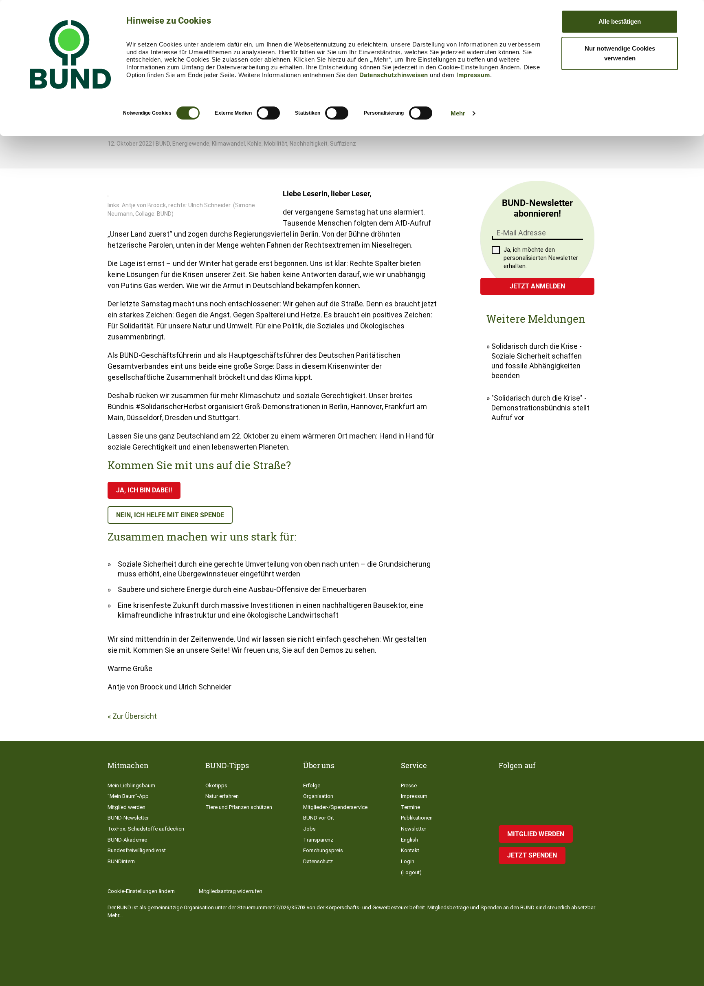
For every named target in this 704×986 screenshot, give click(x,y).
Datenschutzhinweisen (393, 74)
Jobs (309, 829)
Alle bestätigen (619, 21)
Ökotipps (216, 785)
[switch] (268, 113)
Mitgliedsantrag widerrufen (230, 891)
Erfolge (311, 785)
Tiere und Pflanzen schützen (238, 807)
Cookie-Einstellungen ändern (141, 891)
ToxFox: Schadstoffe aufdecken (146, 829)
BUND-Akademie (127, 840)
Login (407, 861)
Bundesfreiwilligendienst (137, 850)
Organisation (318, 796)
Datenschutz (318, 861)
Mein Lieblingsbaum (131, 785)
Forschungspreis (323, 850)
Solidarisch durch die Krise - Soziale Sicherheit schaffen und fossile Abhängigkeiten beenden (536, 361)
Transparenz (318, 840)
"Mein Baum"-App (128, 796)
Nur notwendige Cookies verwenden (620, 53)
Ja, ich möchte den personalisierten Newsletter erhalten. (541, 258)
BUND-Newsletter (128, 818)
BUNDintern (121, 861)
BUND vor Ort (318, 818)
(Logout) (411, 872)
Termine (410, 807)
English (409, 840)
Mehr (458, 113)
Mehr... (115, 915)
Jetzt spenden (532, 855)
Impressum (473, 74)
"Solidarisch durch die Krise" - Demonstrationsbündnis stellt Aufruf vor (540, 408)
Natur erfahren (222, 796)
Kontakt (410, 850)
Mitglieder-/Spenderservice (335, 807)
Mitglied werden (126, 807)
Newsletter (413, 829)
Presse (409, 785)
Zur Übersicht (134, 716)
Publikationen (417, 818)
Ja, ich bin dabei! (144, 490)
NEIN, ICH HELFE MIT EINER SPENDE (170, 515)
